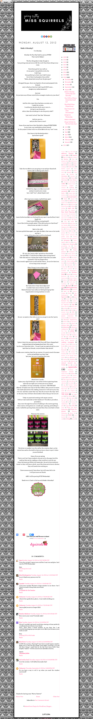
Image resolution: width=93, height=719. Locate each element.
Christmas (64, 180)
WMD (70, 415)
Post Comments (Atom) (42, 700)
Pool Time (64, 331)
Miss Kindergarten (25, 575)
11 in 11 (63, 151)
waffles (73, 405)
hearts (63, 255)
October (67, 84)
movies (73, 302)
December (68, 79)
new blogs (65, 308)
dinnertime (66, 204)
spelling (63, 367)
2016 (65, 67)
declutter (63, 195)
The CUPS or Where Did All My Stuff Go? (71, 100)
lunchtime (63, 283)
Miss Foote (22, 642)
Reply (21, 570)
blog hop (70, 164)
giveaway (67, 240)
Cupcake (21, 583)
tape (64, 385)
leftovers (72, 276)
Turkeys (73, 402)
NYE (68, 310)
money (73, 299)
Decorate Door (71, 195)
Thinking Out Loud (25, 568)
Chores (73, 178)
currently (64, 191)
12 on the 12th (71, 151)
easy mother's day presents (68, 214)
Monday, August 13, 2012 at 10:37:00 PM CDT (35, 560)
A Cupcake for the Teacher (27, 590)
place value (66, 323)
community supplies (67, 185)
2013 (65, 75)
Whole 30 (72, 413)
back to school (73, 157)
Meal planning (71, 287)
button (69, 170)
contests (63, 187)
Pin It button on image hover (46, 718)
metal (69, 293)
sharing (65, 359)
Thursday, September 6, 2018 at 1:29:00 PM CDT (40, 668)
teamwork (72, 388)
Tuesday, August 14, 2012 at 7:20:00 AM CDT (39, 597)
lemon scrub (64, 278)
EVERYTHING (64, 223)
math (69, 285)
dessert (73, 198)
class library (73, 180)
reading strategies (67, 342)
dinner (73, 200)
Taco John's (70, 383)
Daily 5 (63, 193)
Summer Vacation (72, 377)
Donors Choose (65, 206)
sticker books (64, 373)
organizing (64, 314)
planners (75, 325)
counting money (65, 189)
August (67, 89)
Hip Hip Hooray (71, 255)
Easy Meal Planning (68, 212)
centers (69, 172)
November (68, 82)
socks (74, 365)
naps (73, 304)
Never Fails (74, 306)
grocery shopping (70, 244)
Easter (63, 210)
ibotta (62, 263)
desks (65, 198)
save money (72, 350)
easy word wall (65, 217)
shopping (72, 359)
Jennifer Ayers (73, 266)
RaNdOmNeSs (71, 338)
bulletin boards (65, 168)
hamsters (69, 248)
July (66, 127)
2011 (65, 145)
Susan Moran (72, 381)
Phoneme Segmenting (70, 319)
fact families (64, 225)
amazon (63, 155)
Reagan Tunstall (65, 344)
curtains (73, 191)
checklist (72, 174)
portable (63, 333)
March (67, 137)
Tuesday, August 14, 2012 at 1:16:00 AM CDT (38, 583)
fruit (72, 231)
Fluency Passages (70, 229)
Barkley (66, 159)
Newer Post (19, 696)
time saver (72, 398)
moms (67, 299)
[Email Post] (45, 538)
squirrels (72, 367)
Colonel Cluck (71, 183)
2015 (65, 70)
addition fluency (67, 153)
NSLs (64, 310)
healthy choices (71, 253)
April (66, 134)
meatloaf (74, 289)
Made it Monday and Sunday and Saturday (70, 93)
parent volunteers (67, 316)
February (68, 139)
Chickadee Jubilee (24, 653)
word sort (69, 417)
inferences (69, 265)
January (67, 142)
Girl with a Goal (24, 659)
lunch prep (72, 282)
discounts (73, 204)
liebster (65, 280)
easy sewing (72, 215)
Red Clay (63, 348)
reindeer (72, 348)
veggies (67, 405)
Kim (20, 622)
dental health (72, 197)
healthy (63, 253)
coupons (73, 189)
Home (38, 696)
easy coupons (71, 210)
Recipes (63, 346)
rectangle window (71, 346)
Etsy (65, 221)
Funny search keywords (68, 234)
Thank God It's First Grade (68, 392)
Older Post (56, 696)
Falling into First (65, 227)
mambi (63, 285)
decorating (64, 197)
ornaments (72, 314)
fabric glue (72, 223)
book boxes (71, 166)
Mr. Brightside (65, 304)
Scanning (63, 353)
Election (73, 217)
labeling (69, 274)
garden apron (65, 236)
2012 (65, 77)
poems (73, 329)
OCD (72, 310)
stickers (72, 373)
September (68, 87)
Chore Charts (65, 178)
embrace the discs (71, 219)
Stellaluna (70, 369)
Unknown (22, 597)
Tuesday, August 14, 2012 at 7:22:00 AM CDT (39, 605)
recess (73, 344)
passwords (64, 317)
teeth (62, 390)
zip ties (73, 419)
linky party (73, 280)
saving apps (64, 351)
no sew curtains (73, 308)
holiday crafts (65, 257)
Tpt (68, 402)
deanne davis (71, 193)
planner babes (65, 325)
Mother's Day (65, 300)
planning (66, 327)
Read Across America (67, 340)
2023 (65, 57)
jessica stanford (68, 268)
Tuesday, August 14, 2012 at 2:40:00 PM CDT (39, 642)
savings (73, 351)
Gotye (69, 242)
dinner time (73, 202)
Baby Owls (65, 157)
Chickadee (64, 176)
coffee (63, 183)
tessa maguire (71, 390)
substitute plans (65, 375)
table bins (63, 383)
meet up (66, 291)
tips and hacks (65, 400)
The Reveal (69, 396)
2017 (65, 65)
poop (72, 331)
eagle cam (71, 208)
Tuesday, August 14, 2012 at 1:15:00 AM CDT (44, 575)
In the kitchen (69, 263)
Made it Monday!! (70, 119)
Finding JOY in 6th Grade (27, 635)
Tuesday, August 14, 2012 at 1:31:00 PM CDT (35, 622)
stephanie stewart (67, 371)
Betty (70, 163)
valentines (64, 403)
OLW (73, 312)
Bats (73, 159)
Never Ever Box (65, 306)
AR (69, 155)
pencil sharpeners (72, 317)
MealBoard (67, 289)
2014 (65, 72)
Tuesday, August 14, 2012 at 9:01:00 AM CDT (44, 614)
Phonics (65, 321)
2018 (65, 62)
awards (75, 155)
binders (75, 163)
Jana (20, 560)
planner (73, 323)
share (68, 357)
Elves (62, 219)
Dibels (68, 200)
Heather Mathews (24, 614)
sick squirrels (64, 361)
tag (76, 383)
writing (67, 419)
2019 (65, 59)
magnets (72, 283)
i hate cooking (70, 261)
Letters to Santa (73, 278)
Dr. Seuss (72, 206)
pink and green (73, 321)
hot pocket (74, 257)
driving (63, 208)
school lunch (71, 353)
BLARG (64, 164)
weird (62, 407)
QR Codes (69, 336)
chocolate (72, 176)
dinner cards (64, 202)
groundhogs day (65, 246)
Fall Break (72, 225)
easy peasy (64, 215)
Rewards (63, 350)
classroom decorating (69, 181)
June (66, 129)
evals (72, 221)
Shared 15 (74, 357)
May (66, 132)
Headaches (72, 251)
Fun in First (71, 232)
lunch (65, 282)
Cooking (71, 187)
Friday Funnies (65, 231)
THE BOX (64, 394)
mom (70, 297)
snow (69, 365)
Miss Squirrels (36, 538)
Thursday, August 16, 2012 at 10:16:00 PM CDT (43, 659)
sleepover (72, 361)
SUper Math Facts (67, 379)
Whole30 (63, 415)
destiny (63, 200)
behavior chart (64, 161)
